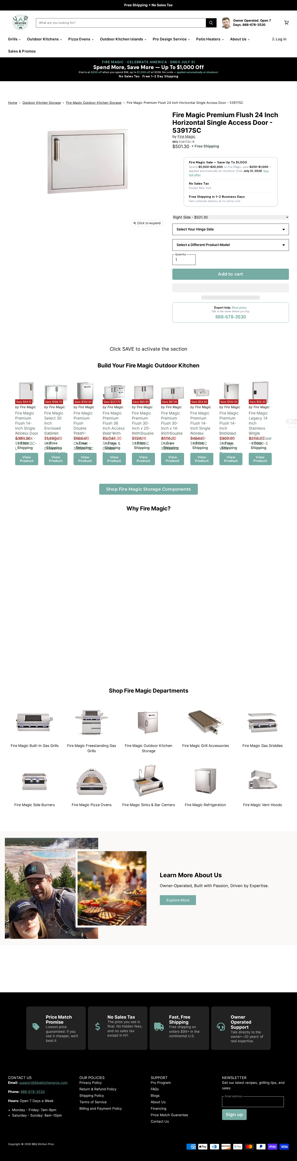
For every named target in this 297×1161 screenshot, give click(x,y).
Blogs (155, 1096)
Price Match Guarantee (169, 1115)
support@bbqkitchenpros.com (43, 1083)
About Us (239, 39)
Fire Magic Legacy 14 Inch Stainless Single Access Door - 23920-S (260, 428)
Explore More (177, 900)
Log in (280, 39)
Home (12, 103)
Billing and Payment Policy (100, 1108)
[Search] (211, 22)
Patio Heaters (208, 39)
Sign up (234, 1114)
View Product (27, 459)
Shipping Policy (91, 1096)
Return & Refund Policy (97, 1089)
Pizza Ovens (79, 39)
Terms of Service (93, 1102)
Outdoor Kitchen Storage (41, 103)
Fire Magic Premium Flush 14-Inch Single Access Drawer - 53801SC (201, 428)
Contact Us (160, 1121)
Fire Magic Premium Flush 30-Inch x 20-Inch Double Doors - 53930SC (143, 428)
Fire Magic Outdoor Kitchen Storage (93, 103)
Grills (13, 39)
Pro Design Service (170, 39)
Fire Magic (186, 136)
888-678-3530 (230, 317)
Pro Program (161, 1083)
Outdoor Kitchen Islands (122, 39)
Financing (158, 1108)
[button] (230, 287)
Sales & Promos (22, 51)
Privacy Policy (90, 1083)
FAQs (155, 1089)
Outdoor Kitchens (43, 39)
